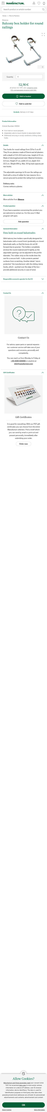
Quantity (10, 77)
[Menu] (3, 3)
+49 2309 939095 (18, 361)
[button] (43, 34)
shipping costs (32, 88)
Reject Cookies (6, 1110)
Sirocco (21, 199)
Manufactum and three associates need (16, 1083)
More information (39, 1110)
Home (4, 16)
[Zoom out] (39, 66)
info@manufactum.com (23, 364)
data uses (22, 1085)
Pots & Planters (14, 16)
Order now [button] (23, 444)
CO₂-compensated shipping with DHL (24, 90)
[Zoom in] (42, 66)
